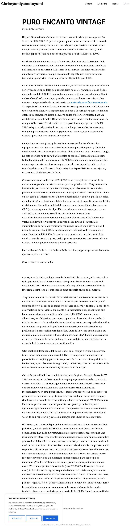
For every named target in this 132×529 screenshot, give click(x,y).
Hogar (115, 3)
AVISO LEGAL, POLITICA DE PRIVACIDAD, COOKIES (66, 524)
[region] (33, 509)
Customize (17, 518)
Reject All (34, 518)
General (88, 3)
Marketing (102, 3)
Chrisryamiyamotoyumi (22, 4)
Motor (126, 3)
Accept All (50, 518)
